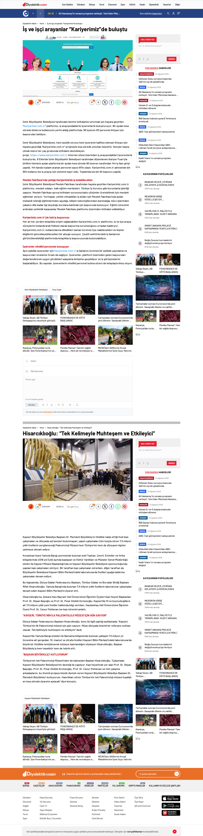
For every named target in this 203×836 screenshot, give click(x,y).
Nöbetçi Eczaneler (49, 814)
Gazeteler (39, 784)
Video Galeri (120, 801)
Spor (123, 4)
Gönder (31, 404)
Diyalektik (154, 4)
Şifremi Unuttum (142, 805)
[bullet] (63, 405)
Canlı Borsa (97, 818)
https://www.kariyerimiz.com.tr (48, 155)
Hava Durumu (55, 784)
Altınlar (95, 797)
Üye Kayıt (139, 801)
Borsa (26, 784)
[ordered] (59, 405)
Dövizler (96, 801)
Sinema (73, 801)
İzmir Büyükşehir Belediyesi (36, 289)
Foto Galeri (119, 797)
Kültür (132, 4)
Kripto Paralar (137, 784)
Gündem (81, 4)
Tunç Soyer (57, 289)
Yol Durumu (118, 784)
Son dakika (151, 13)
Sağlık (26, 805)
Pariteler (103, 784)
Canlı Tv (43, 805)
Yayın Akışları (46, 810)
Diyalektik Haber (30, 23)
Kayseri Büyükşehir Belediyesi (37, 698)
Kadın (142, 4)
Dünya (92, 4)
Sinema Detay (76, 805)
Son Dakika (67, 4)
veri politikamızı (135, 831)
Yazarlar (167, 4)
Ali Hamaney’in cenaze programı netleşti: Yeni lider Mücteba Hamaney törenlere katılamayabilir (90, 13)
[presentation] (33, 13)
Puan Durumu (73, 784)
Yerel (101, 4)
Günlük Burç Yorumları (50, 818)
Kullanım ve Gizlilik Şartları (164, 785)
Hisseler (89, 784)
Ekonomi (112, 4)
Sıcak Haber (120, 814)
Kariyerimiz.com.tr (34, 125)
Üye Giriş (138, 797)
